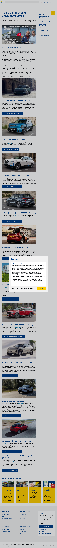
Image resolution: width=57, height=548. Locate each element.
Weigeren (14, 288)
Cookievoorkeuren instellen (27, 288)
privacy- (25, 283)
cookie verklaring (31, 283)
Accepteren (41, 288)
